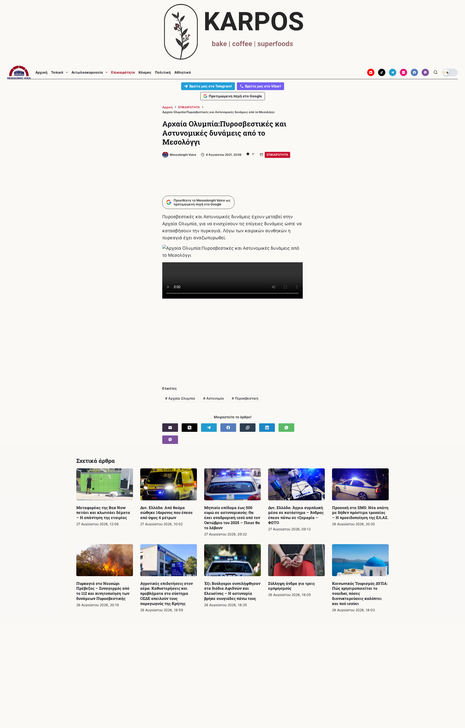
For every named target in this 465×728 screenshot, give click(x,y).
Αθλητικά (182, 72)
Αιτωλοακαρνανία (87, 72)
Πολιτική (163, 72)
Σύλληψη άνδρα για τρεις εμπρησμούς (291, 586)
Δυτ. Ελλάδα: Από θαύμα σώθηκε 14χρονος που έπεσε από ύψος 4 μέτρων (166, 512)
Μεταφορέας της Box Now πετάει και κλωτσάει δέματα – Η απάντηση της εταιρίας (103, 512)
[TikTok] (381, 72)
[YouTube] (370, 72)
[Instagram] (403, 72)
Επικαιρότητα (123, 72)
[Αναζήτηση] (435, 72)
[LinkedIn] (267, 427)
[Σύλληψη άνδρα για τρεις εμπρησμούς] (296, 560)
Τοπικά (57, 72)
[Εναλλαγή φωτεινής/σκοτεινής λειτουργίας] (450, 72)
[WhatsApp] (286, 427)
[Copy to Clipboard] (248, 427)
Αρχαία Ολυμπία (180, 398)
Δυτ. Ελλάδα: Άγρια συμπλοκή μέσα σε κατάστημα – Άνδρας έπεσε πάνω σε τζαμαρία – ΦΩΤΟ (296, 515)
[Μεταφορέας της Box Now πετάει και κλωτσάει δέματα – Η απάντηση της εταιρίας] (104, 484)
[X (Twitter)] (189, 427)
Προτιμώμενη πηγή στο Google (235, 96)
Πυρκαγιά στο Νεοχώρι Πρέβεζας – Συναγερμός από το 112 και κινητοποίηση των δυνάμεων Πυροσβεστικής (102, 591)
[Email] (170, 427)
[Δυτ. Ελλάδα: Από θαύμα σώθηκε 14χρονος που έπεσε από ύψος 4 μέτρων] (168, 484)
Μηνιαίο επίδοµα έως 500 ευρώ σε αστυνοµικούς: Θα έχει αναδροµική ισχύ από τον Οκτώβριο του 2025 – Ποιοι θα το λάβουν (232, 517)
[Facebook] (414, 72)
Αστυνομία (213, 398)
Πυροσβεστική (245, 398)
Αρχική (41, 72)
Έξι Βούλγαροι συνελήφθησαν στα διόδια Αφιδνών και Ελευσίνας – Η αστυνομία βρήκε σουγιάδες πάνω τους (232, 591)
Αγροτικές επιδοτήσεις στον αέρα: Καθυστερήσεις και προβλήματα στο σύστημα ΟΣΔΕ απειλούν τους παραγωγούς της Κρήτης (166, 593)
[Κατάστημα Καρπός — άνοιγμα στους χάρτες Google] (232, 31)
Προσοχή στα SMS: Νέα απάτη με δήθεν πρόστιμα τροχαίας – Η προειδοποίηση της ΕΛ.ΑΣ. (360, 512)
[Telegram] (392, 72)
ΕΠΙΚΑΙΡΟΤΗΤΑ (277, 154)
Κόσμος (145, 72)
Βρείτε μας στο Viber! (263, 86)
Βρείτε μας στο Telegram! (210, 86)
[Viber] (425, 72)
